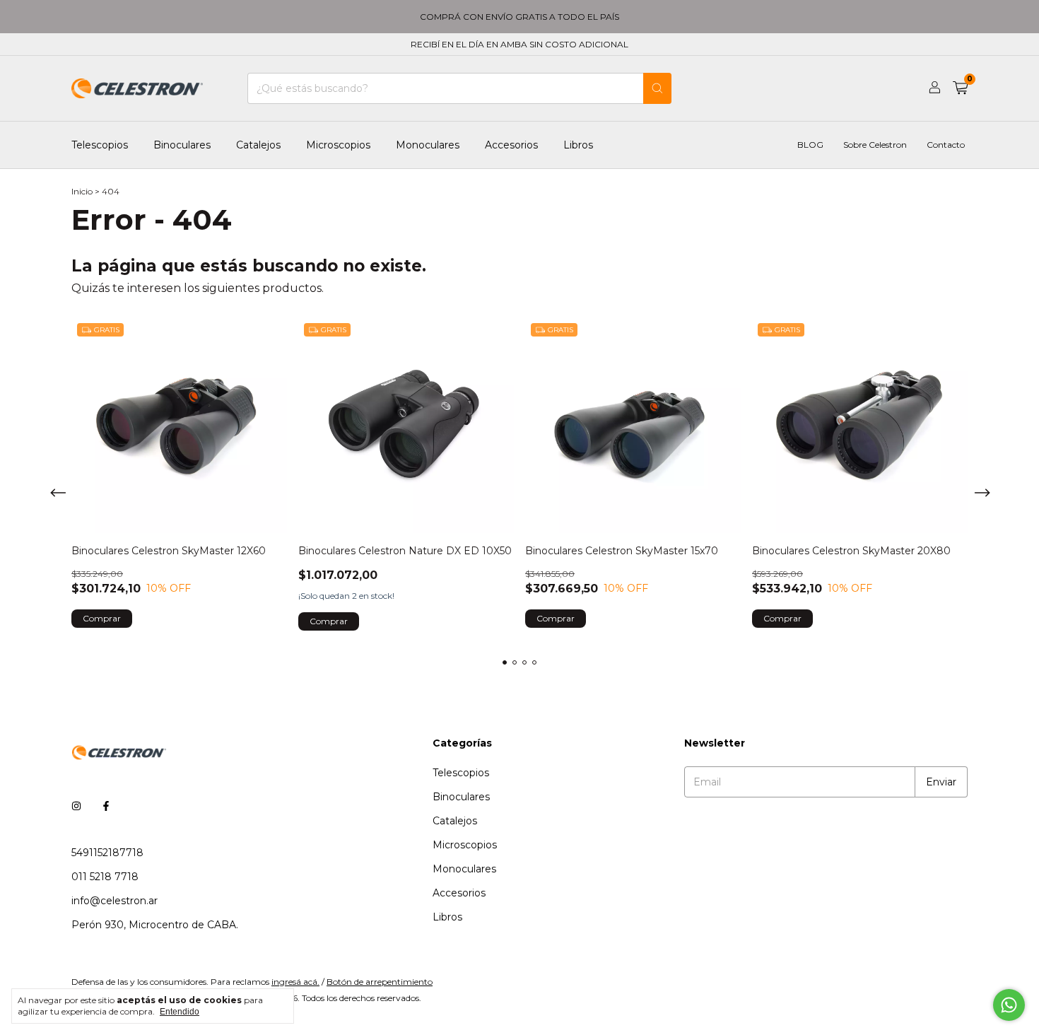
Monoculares (427, 145)
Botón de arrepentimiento (380, 981)
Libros (578, 145)
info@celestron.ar (114, 900)
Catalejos (258, 145)
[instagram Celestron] (76, 806)
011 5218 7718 (105, 876)
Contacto (946, 145)
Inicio (82, 191)
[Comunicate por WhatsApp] (1009, 1005)
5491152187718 (107, 852)
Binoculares (182, 145)
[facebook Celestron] (106, 806)
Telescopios (99, 145)
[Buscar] (657, 88)
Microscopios (338, 145)
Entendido (179, 1012)
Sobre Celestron (875, 145)
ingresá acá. (295, 981)
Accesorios (511, 145)
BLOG (810, 145)
